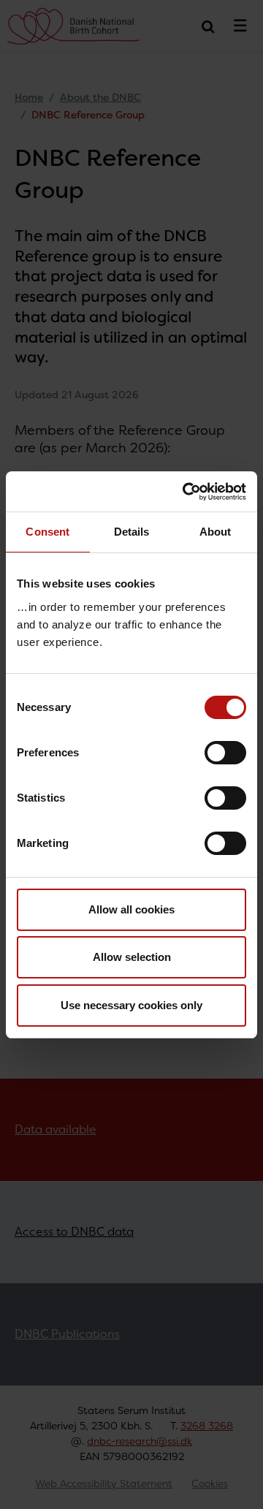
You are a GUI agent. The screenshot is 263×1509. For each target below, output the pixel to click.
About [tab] (215, 531)
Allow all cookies (131, 909)
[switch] (225, 752)
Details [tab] (132, 531)
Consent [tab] (47, 531)
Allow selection (132, 957)
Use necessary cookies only (131, 1005)
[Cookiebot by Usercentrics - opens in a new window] (185, 491)
